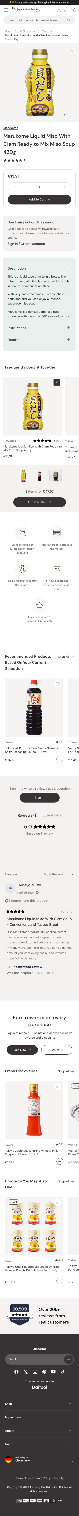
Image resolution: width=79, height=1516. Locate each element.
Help (8, 1444)
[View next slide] (71, 114)
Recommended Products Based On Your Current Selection (28, 662)
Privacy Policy (42, 1478)
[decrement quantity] (14, 187)
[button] (14, 160)
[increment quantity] (64, 187)
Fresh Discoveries (21, 1071)
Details (13, 340)
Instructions (17, 328)
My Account (13, 1417)
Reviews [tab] (27, 816)
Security (59, 1478)
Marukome (10, 128)
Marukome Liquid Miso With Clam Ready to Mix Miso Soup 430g (32, 448)
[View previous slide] (58, 114)
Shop (8, 1404)
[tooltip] (25, 967)
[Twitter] (26, 1372)
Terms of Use (23, 1478)
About (9, 1431)
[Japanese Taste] (26, 10)
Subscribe (68, 1359)
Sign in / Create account (26, 244)
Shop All (63, 656)
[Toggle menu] (5, 9)
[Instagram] (35, 1372)
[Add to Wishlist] (73, 50)
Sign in (39, 797)
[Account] (59, 9)
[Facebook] (16, 1372)
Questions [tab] (52, 816)
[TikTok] (63, 1372)
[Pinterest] (44, 1372)
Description (17, 268)
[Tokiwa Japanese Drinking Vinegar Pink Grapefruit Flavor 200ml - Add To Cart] (59, 1161)
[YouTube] (53, 1372)
